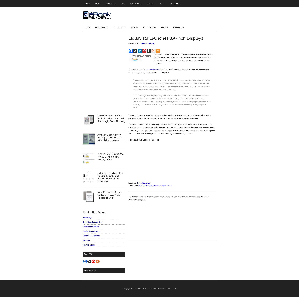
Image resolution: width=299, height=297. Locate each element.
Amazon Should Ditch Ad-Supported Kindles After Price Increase (109, 137)
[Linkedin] (140, 51)
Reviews (86, 240)
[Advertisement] (172, 218)
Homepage (87, 217)
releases (155, 70)
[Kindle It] (149, 51)
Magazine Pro (143, 289)
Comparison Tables (91, 227)
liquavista (167, 185)
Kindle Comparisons (91, 231)
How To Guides (89, 245)
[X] (135, 51)
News (139, 183)
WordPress (172, 289)
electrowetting (158, 185)
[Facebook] (131, 51)
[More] (158, 51)
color (140, 185)
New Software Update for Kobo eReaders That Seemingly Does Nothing (111, 118)
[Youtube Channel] (93, 261)
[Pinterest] (144, 51)
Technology (146, 183)
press (149, 70)
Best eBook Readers (91, 236)
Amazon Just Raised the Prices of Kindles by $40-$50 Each (110, 157)
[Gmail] (153, 51)
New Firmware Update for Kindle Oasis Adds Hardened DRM (109, 195)
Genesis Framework (158, 289)
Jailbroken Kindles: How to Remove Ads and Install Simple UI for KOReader (110, 177)
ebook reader (147, 185)
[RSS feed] (98, 261)
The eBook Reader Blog (92, 222)
